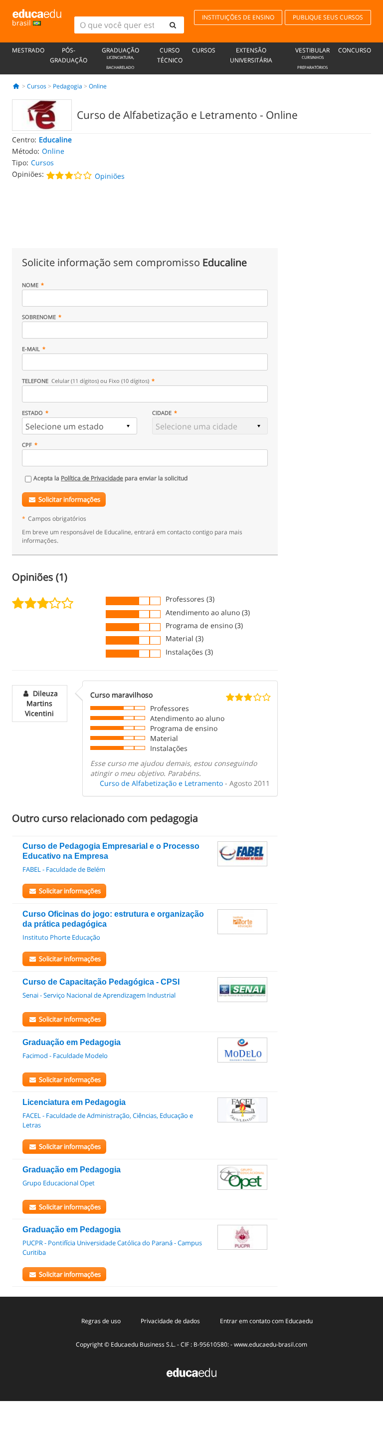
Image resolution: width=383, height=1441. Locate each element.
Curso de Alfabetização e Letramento (161, 783)
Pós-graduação (68, 55)
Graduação (120, 58)
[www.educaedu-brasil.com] (191, 1372)
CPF (27, 444)
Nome (30, 285)
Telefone (85, 380)
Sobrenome (39, 317)
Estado (32, 412)
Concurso (354, 50)
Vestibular (312, 58)
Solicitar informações (69, 499)
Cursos (203, 50)
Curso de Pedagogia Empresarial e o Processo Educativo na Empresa (110, 851)
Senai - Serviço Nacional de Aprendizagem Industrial (99, 995)
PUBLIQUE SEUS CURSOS (328, 17)
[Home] (16, 86)
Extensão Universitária (251, 55)
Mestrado (28, 50)
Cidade (162, 412)
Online (98, 86)
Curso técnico (170, 55)
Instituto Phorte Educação (61, 937)
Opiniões (110, 176)
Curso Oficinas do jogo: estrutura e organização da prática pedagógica (113, 919)
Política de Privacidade (92, 478)
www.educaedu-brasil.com (270, 1344)
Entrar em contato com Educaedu (266, 1321)
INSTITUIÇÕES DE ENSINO (238, 17)
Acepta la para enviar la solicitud (110, 478)
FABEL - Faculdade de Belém (63, 869)
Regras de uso (101, 1321)
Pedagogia (67, 86)
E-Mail (31, 349)
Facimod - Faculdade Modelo (65, 1055)
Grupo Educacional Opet (58, 1182)
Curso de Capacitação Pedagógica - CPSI (101, 982)
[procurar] (172, 24)
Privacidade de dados (170, 1321)
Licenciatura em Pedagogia (74, 1102)
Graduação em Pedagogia (71, 1042)
